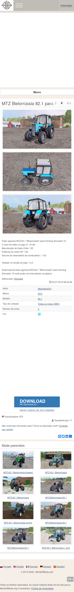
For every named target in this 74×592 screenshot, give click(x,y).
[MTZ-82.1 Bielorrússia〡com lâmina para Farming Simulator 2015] (56, 535)
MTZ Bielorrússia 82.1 (56, 497)
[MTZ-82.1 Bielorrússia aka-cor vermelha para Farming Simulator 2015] (18, 485)
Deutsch (47, 566)
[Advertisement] (37, 50)
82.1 (40, 299)
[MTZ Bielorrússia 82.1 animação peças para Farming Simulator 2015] (18, 535)
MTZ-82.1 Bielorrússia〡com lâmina (56, 548)
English (20, 566)
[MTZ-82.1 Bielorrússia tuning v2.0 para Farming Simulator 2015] (18, 510)
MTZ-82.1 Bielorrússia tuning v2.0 (18, 523)
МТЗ (40, 294)
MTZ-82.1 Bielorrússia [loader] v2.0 (18, 472)
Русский (7, 566)
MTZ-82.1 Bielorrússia (56, 472)
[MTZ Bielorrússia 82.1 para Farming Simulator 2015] (37, 129)
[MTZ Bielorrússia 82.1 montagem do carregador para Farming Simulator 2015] (56, 485)
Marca (37, 92)
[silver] (39, 314)
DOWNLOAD (32, 402)
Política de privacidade (42, 588)
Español (61, 566)
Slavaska (18, 278)
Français (33, 566)
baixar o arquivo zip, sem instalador (37, 410)
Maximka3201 (45, 289)
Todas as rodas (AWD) (49, 304)
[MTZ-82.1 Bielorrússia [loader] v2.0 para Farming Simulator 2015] (18, 460)
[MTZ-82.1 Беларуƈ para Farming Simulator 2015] (56, 460)
